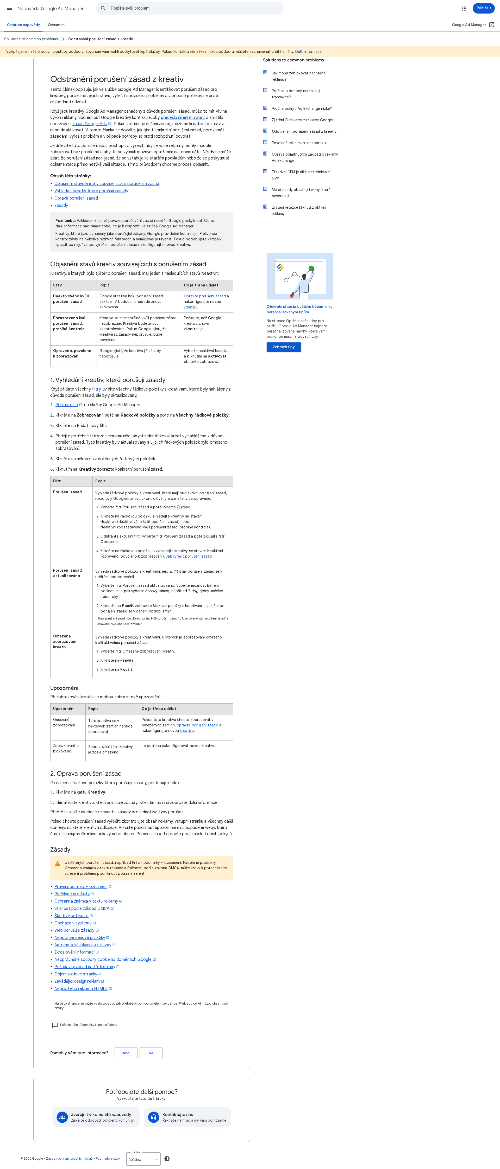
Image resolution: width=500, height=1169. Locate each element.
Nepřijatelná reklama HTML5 (81, 988)
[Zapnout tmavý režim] (167, 1158)
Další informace (308, 51)
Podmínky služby (108, 1158)
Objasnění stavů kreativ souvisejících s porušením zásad (106, 183)
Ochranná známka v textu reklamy (86, 901)
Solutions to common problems (293, 60)
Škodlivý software (71, 915)
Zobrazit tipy (284, 347)
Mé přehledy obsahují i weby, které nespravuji (301, 192)
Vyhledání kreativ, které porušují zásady (91, 191)
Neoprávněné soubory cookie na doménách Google (103, 959)
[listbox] (143, 1159)
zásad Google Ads (89, 123)
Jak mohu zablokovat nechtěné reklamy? (299, 76)
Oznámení (57, 25)
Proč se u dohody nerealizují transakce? (296, 93)
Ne (151, 1053)
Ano (126, 1053)
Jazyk (136, 1152)
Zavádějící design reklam (77, 981)
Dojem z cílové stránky (75, 974)
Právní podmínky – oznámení (80, 886)
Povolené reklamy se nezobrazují (299, 142)
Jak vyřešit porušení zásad (189, 556)
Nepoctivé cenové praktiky (79, 937)
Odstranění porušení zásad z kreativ (304, 131)
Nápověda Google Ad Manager (50, 8)
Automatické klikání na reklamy (82, 945)
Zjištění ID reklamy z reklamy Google (302, 120)
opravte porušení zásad (197, 725)
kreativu (191, 307)
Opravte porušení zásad (205, 296)
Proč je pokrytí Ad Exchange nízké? (302, 108)
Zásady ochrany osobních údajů (69, 1158)
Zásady (61, 205)
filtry (96, 389)
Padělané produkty (72, 894)
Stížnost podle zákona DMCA (81, 908)
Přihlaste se (66, 404)
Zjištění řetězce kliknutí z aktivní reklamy (299, 210)
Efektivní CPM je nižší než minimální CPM (301, 175)
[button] (9, 8)
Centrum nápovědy (23, 25)
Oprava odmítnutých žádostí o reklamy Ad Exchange (305, 157)
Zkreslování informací (74, 952)
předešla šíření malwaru (183, 117)
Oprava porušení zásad (76, 198)
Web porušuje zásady (74, 930)
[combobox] (197, 8)
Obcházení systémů (73, 923)
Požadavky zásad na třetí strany (84, 966)
